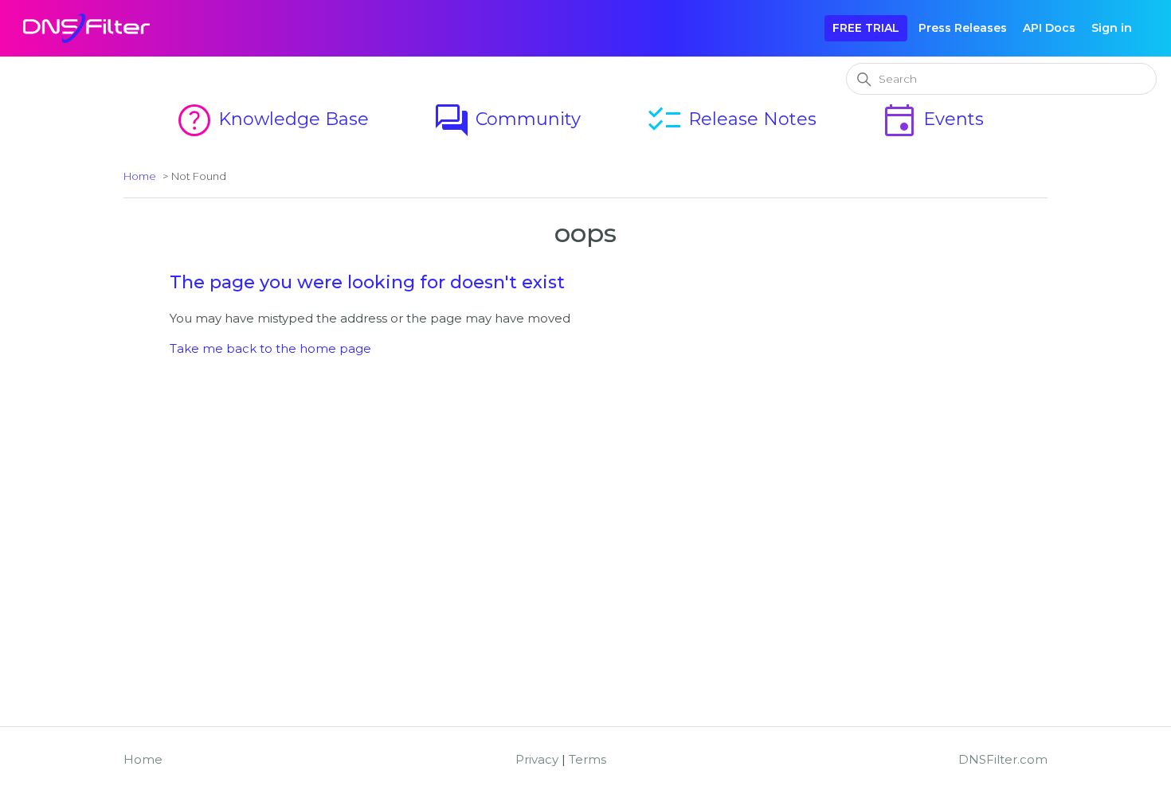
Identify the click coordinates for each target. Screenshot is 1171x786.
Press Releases (962, 28)
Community (507, 119)
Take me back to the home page (270, 348)
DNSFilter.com (1003, 759)
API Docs (1049, 28)
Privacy (536, 759)
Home (139, 176)
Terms (587, 759)
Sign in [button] (1111, 28)
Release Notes (731, 119)
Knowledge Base (272, 119)
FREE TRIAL (865, 28)
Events (932, 119)
